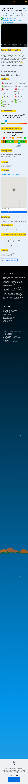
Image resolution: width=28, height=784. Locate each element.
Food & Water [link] (7, 339)
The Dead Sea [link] (7, 319)
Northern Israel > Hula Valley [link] (11, 21)
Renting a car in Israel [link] (10, 336)
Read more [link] (14, 775)
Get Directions (9, 212)
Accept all (14, 779)
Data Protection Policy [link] (17, 772)
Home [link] (3, 14)
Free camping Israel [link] (12, 14)
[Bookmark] (8, 241)
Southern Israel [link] (7, 320)
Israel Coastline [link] (8, 316)
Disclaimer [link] (6, 340)
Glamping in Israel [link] (8, 311)
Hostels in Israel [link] (8, 313)
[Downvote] (19, 241)
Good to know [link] (7, 335)
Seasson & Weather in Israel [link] (12, 332)
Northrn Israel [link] (7, 314)
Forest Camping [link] (7, 22)
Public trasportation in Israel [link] (12, 337)
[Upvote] (13, 241)
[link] (13, 3)
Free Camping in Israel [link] (10, 310)
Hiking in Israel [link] (7, 333)
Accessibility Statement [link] (10, 342)
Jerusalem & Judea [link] (9, 317)
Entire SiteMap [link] (7, 321)
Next (25, 45)
